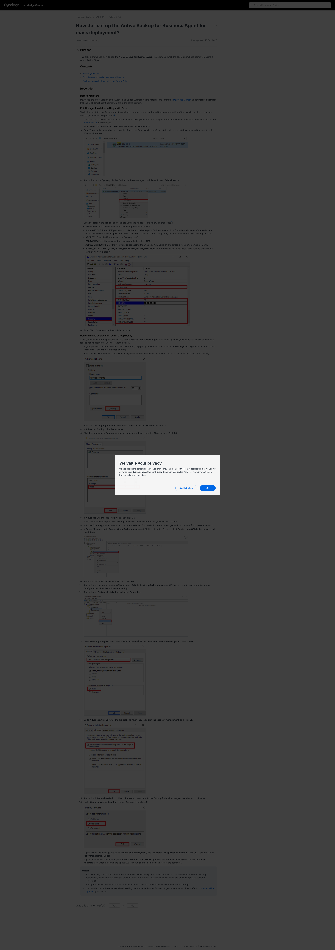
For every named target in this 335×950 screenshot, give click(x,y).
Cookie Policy (183, 472)
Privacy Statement (163, 472)
